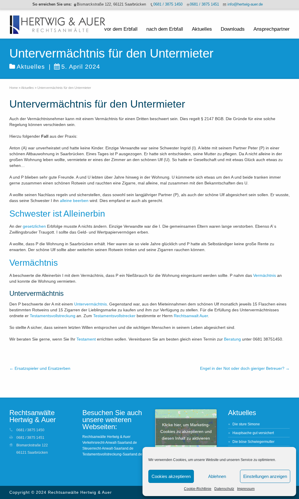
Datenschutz (224, 489)
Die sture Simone (246, 424)
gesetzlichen (34, 226)
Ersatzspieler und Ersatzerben (39, 368)
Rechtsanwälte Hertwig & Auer (106, 437)
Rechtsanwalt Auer (191, 315)
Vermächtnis (264, 275)
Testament (86, 339)
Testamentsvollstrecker (114, 315)
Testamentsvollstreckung (52, 315)
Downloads (233, 29)
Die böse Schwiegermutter (253, 442)
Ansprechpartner (271, 29)
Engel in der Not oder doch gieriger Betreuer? (245, 368)
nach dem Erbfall (164, 29)
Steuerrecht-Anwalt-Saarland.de (107, 448)
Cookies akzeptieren (171, 476)
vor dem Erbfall (121, 29)
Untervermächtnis (90, 304)
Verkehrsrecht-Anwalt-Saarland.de (109, 443)
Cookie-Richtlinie (197, 489)
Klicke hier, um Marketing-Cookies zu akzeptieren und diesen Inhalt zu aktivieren (186, 431)
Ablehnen (217, 476)
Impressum (246, 489)
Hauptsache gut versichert (253, 433)
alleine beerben (74, 200)
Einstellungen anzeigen (265, 476)
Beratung (232, 339)
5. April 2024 (80, 66)
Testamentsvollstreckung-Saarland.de (112, 454)
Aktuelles (202, 29)
